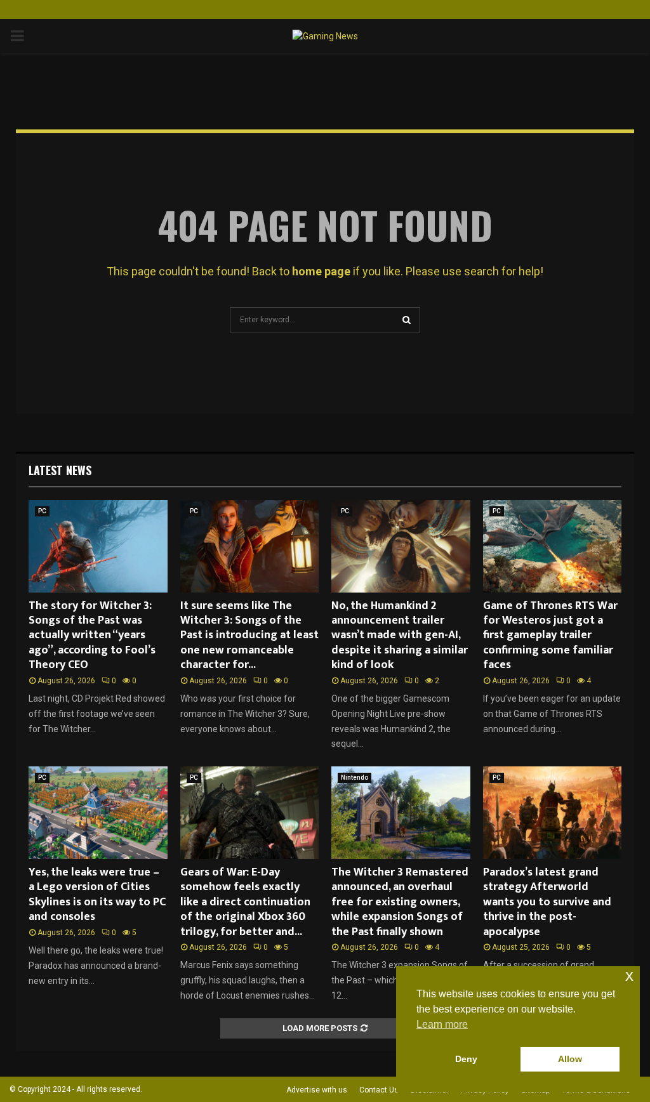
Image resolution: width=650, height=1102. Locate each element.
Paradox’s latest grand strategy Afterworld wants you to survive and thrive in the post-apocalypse (547, 902)
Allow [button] (570, 1059)
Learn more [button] (442, 1024)
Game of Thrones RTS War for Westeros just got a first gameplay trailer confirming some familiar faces (550, 635)
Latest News (60, 470)
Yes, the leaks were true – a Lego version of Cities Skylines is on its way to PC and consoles (97, 894)
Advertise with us (316, 1090)
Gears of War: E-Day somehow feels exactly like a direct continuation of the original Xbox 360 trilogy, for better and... (245, 902)
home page (321, 271)
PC (42, 511)
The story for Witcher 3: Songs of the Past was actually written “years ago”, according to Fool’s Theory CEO (92, 635)
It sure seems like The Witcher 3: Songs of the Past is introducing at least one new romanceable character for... (249, 635)
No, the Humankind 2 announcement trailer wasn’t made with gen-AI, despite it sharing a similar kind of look (399, 635)
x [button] (629, 975)
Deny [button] (466, 1059)
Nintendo (354, 777)
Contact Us (379, 1090)
